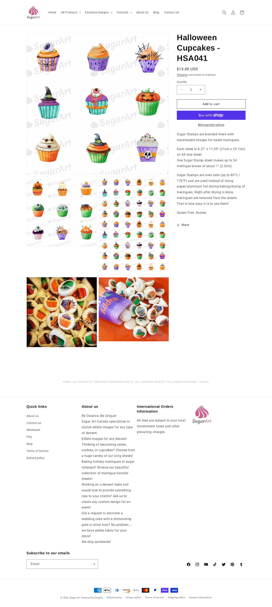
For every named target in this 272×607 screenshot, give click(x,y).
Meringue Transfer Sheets (113, 381)
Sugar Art (75, 597)
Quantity (182, 81)
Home (66, 381)
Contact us (33, 423)
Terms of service (154, 597)
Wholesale (33, 429)
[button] (71, 12)
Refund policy (35, 458)
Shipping (182, 74)
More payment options (211, 124)
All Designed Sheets (149, 381)
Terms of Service (37, 451)
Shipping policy (176, 597)
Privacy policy (133, 597)
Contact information (200, 597)
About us (32, 416)
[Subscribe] (93, 564)
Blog (29, 443)
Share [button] (185, 224)
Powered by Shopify (92, 597)
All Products (82, 381)
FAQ (29, 436)
